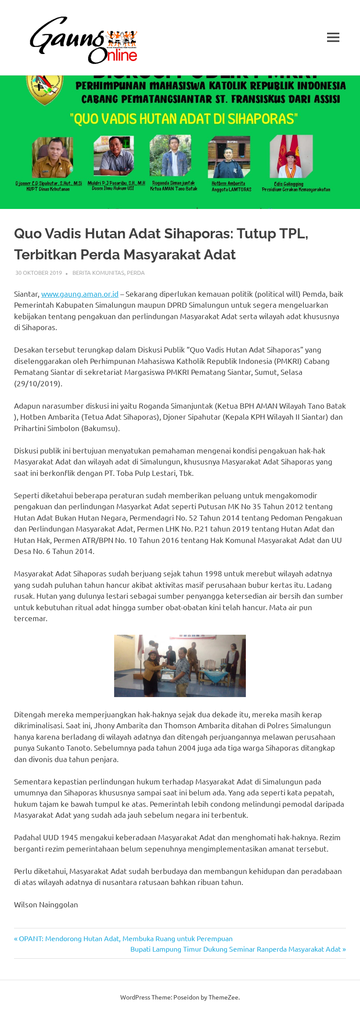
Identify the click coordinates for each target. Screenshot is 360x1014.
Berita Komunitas (98, 272)
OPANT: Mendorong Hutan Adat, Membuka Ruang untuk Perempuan (125, 938)
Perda (136, 272)
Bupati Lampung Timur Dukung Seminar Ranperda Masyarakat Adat (235, 948)
